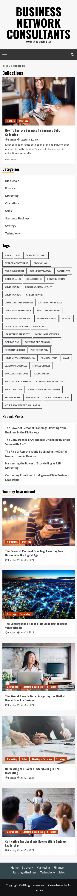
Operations (12, 203)
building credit (14, 271)
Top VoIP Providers (57, 397)
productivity (49, 357)
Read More (10, 159)
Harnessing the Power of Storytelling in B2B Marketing (33, 466)
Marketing (12, 195)
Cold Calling (13, 278)
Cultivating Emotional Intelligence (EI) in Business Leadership (37, 477)
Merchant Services (47, 334)
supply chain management (43, 389)
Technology (12, 233)
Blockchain (12, 180)
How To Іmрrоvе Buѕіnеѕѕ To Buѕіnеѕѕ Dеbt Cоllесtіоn (32, 132)
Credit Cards (13, 294)
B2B (18, 255)
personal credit (15, 350)
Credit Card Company (38, 286)
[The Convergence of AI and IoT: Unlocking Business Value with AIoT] (38, 594)
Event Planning (46, 318)
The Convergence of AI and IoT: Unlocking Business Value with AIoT (37, 442)
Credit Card (12, 286)
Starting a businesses (18, 381)
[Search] (72, 54)
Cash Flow (63, 271)
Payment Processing (37, 342)
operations (12, 342)
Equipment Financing (18, 318)
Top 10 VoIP (33, 397)
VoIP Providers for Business (22, 405)
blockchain (41, 263)
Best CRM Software (16, 263)
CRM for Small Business (19, 302)
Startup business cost (49, 381)
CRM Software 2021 (50, 302)
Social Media (42, 373)
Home (15, 867)
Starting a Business (17, 218)
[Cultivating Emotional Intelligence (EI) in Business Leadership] (38, 812)
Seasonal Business (16, 365)
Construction (56, 278)
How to (66, 318)
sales (66, 357)
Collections (33, 278)
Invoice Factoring (16, 326)
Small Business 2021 (16, 373)
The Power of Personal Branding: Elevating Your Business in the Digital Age (35, 430)
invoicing (39, 326)
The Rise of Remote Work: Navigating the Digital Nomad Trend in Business (36, 454)
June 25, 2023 (27, 559)
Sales (8, 210)
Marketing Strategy (17, 334)
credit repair (34, 294)
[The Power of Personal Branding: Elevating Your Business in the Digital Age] (38, 522)
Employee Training (48, 310)
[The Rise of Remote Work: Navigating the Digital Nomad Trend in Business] (38, 667)
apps (8, 255)
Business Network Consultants (39, 22)
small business (41, 365)
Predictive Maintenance (20, 357)
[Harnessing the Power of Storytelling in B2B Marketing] (38, 740)
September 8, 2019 (29, 139)
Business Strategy (40, 271)
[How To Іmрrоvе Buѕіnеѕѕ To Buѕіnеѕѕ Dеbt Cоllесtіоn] (38, 101)
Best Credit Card (36, 255)
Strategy (23, 120)
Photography (39, 350)
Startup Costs (13, 389)
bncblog (12, 139)
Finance (11, 120)
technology (12, 397)
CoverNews (55, 885)
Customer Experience (18, 310)
